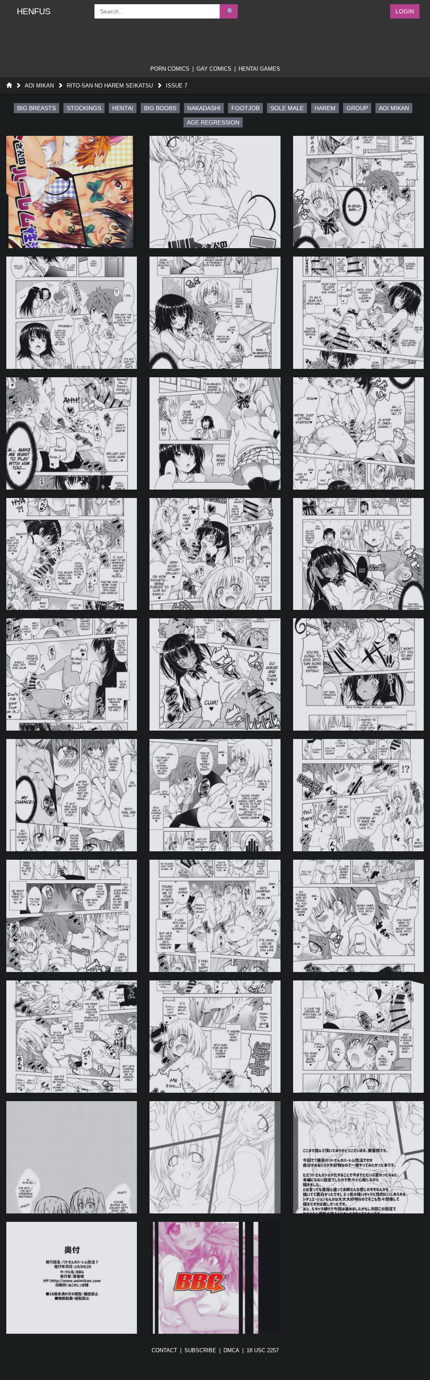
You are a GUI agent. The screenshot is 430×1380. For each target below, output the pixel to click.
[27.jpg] (358, 1157)
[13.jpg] (71, 674)
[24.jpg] (358, 1036)
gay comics (214, 69)
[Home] (9, 85)
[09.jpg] (358, 433)
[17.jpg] (214, 795)
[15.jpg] (358, 674)
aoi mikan (394, 108)
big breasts (36, 108)
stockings (84, 108)
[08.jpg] (214, 433)
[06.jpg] (358, 313)
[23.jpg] (214, 1036)
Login (405, 11)
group (357, 108)
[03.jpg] (358, 192)
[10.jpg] (71, 554)
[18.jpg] (358, 795)
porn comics (169, 69)
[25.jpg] (71, 1157)
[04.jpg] (71, 313)
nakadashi (203, 108)
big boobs (160, 108)
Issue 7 (176, 85)
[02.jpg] (214, 192)
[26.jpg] (214, 1157)
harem (325, 108)
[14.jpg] (214, 674)
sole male (287, 108)
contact (164, 1350)
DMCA (231, 1350)
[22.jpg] (71, 1036)
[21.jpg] (358, 916)
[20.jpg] (214, 916)
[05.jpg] (214, 313)
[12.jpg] (358, 554)
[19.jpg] (71, 916)
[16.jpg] (71, 795)
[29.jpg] (214, 1278)
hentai (122, 108)
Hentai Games (259, 69)
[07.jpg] (71, 433)
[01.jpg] (71, 192)
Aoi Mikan (39, 85)
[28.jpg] (71, 1278)
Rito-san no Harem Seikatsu (110, 85)
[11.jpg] (214, 554)
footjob (245, 108)
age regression (213, 122)
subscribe (200, 1350)
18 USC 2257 (262, 1350)
